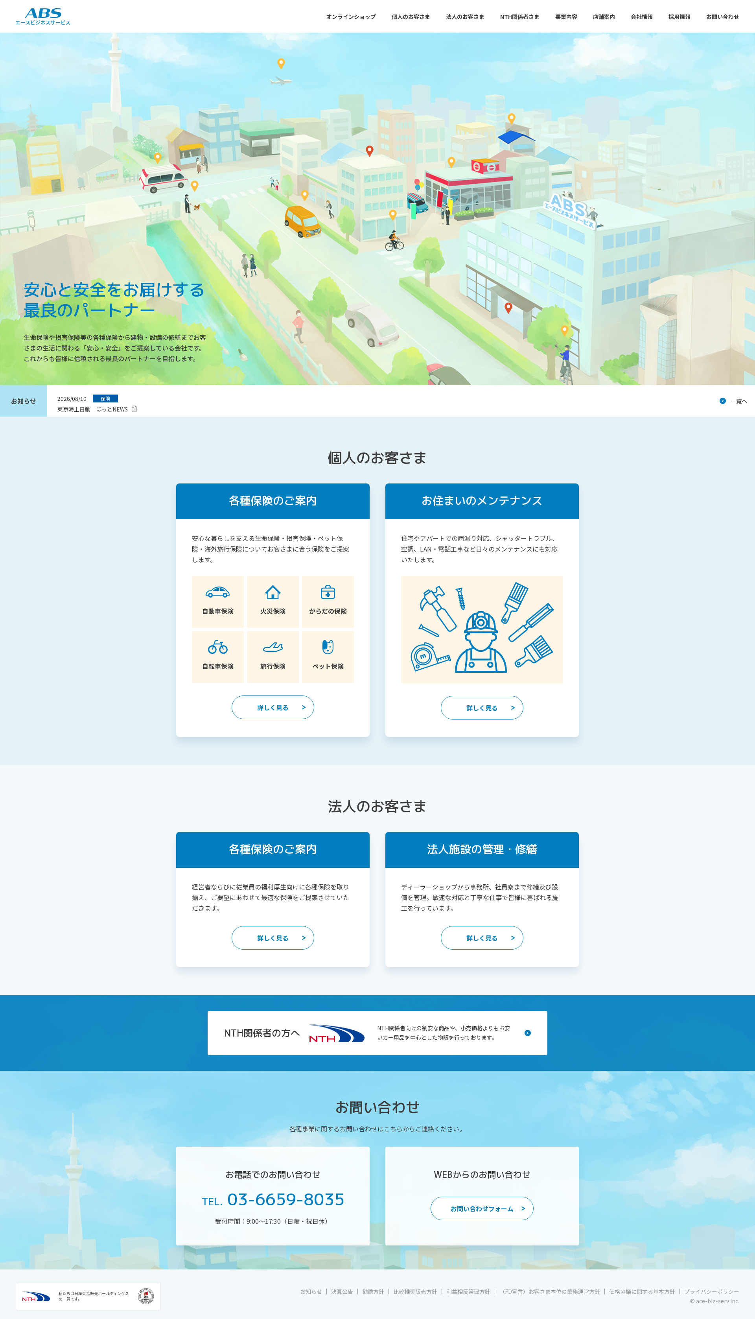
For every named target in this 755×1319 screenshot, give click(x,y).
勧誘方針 (373, 1291)
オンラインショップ (351, 16)
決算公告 (342, 1291)
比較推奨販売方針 (415, 1291)
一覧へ (739, 401)
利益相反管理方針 (468, 1291)
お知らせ (311, 1291)
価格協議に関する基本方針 (642, 1291)
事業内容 (566, 16)
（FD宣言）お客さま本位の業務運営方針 (549, 1291)
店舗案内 (604, 16)
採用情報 (679, 16)
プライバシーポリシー (711, 1291)
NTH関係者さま (520, 16)
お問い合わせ (722, 16)
